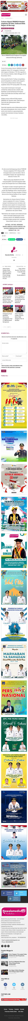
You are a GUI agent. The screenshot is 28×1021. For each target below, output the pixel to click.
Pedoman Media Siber (11, 1011)
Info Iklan (20, 1011)
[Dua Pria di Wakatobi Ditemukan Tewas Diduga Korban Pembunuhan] (4, 963)
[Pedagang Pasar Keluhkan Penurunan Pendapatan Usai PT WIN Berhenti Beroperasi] (8, 308)
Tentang (11, 1009)
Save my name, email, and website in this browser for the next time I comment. (12, 366)
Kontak (22, 1009)
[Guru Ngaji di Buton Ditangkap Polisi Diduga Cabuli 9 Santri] (4, 972)
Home (5, 1009)
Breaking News (5, 28)
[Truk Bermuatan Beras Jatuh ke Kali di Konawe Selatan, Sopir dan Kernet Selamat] (8, 290)
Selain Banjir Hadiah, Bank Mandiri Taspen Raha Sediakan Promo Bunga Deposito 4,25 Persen (7, 273)
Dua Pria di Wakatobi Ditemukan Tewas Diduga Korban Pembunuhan (17, 963)
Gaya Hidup (11, 28)
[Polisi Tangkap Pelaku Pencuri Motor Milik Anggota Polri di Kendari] (20, 308)
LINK (18, 230)
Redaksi (17, 1009)
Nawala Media (17, 1017)
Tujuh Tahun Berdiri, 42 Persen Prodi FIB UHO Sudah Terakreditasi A (20, 272)
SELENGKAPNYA (22, 937)
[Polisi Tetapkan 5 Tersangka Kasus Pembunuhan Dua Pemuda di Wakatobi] (20, 290)
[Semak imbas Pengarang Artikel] (14, 249)
